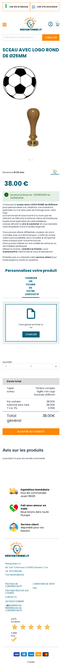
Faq (35, 588)
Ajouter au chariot (31, 431)
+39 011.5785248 (18, 6)
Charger (31, 334)
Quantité (7, 362)
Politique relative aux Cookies (17, 591)
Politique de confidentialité (13, 585)
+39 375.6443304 (47, 6)
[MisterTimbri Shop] (30, 23)
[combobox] (31, 37)
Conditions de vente (44, 584)
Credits (31, 662)
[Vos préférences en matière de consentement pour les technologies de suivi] (6, 6)
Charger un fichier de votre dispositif (31, 286)
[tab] (30, 286)
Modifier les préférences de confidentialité (13, 608)
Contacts (11, 597)
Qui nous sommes (14, 601)
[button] (29, 160)
